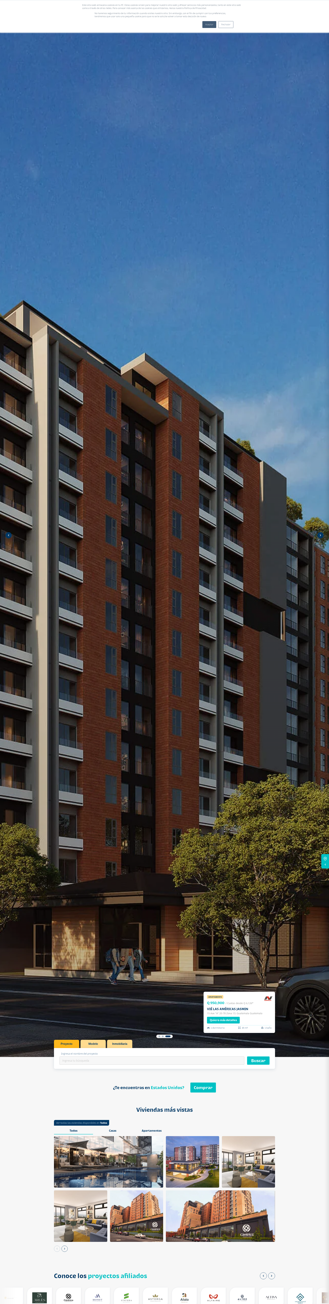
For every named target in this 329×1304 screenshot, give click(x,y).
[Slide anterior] (8, 535)
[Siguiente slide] (320, 535)
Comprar (203, 1087)
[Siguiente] (65, 1249)
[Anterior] (57, 1249)
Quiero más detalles (223, 1020)
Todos (103, 1122)
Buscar (258, 1060)
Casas (112, 1130)
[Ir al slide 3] (167, 1036)
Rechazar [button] (225, 24)
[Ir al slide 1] (159, 1036)
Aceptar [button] (209, 24)
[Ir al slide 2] (163, 1036)
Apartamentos (152, 1130)
